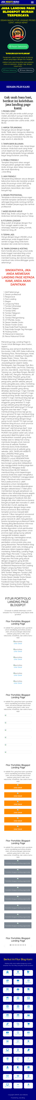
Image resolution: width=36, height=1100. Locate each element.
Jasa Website (23, 1095)
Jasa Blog (22, 1098)
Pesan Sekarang (19, 46)
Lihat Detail (18, 788)
